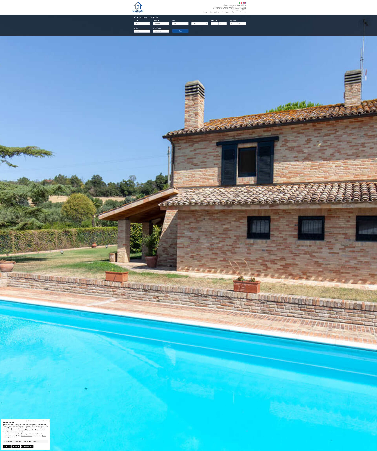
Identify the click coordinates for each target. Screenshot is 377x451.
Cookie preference (26, 436)
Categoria (156, 20)
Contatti (243, 12)
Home (205, 12)
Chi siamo (225, 12)
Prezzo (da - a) (215, 20)
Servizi (234, 12)
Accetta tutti (7, 446)
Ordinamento (157, 28)
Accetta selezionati (27, 446)
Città (173, 20)
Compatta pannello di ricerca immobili (147, 17)
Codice (136, 28)
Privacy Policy (12, 438)
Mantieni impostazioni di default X (38, 421)
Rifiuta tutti (16, 446)
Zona (192, 20)
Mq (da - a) (233, 20)
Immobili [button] (214, 12)
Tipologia (136, 20)
